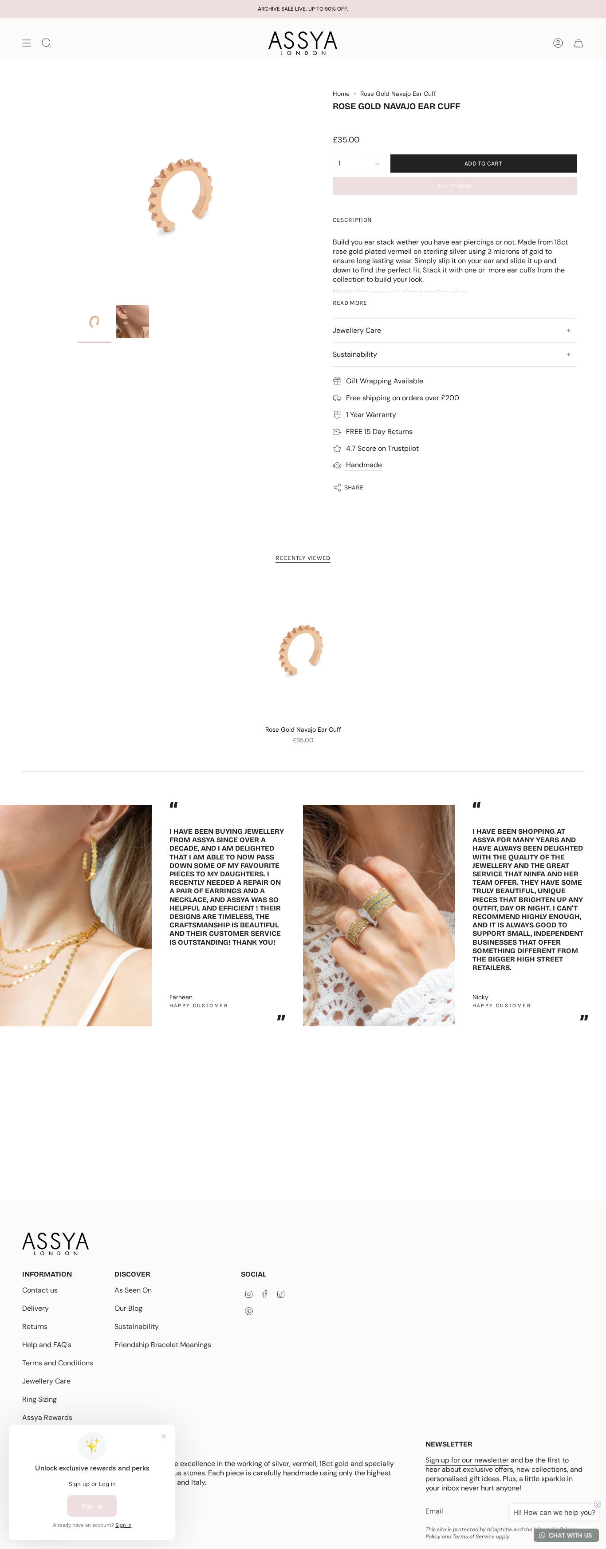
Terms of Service (474, 1536)
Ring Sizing (39, 1399)
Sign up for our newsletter (467, 1460)
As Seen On (133, 1290)
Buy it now (454, 186)
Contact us (40, 1290)
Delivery (35, 1308)
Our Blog (128, 1308)
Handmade (364, 464)
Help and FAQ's (46, 1344)
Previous (78, 195)
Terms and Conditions (57, 1363)
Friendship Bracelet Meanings (162, 1344)
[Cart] (578, 43)
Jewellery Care (357, 330)
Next (593, 911)
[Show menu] (26, 43)
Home (341, 94)
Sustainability (355, 354)
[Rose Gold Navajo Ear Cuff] (303, 649)
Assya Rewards (47, 1417)
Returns (34, 1326)
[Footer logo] (55, 1244)
